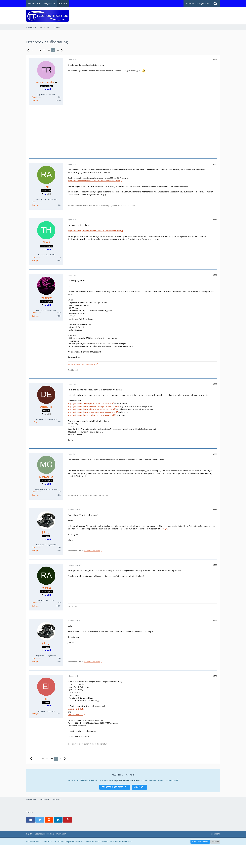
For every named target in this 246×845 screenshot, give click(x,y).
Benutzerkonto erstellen (114, 787)
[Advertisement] (168, 13)
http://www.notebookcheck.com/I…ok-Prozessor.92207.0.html (94, 180)
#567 (215, 509)
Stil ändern (215, 833)
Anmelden (139, 787)
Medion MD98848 (75, 714)
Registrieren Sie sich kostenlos (127, 780)
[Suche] (215, 3)
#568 (215, 565)
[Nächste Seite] (62, 50)
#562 (215, 164)
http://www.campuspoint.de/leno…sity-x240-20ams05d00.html (94, 230)
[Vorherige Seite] (28, 50)
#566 (215, 454)
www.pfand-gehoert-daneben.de (81, 364)
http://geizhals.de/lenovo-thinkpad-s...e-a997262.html (90, 409)
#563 (215, 219)
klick (162, 528)
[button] (30, 820)
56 (49, 50)
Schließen (215, 841)
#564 (215, 275)
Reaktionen (36, 97)
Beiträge (35, 100)
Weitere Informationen (200, 841)
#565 (215, 384)
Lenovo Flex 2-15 (75, 709)
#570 (215, 676)
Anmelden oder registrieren (197, 3)
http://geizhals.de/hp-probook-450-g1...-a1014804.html (91, 415)
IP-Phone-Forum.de (92, 550)
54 (40, 50)
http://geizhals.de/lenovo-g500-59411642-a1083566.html (91, 412)
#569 (215, 620)
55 (44, 50)
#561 (215, 59)
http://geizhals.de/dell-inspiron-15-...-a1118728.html (89, 403)
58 (58, 50)
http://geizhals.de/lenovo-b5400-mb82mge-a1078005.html (92, 406)
